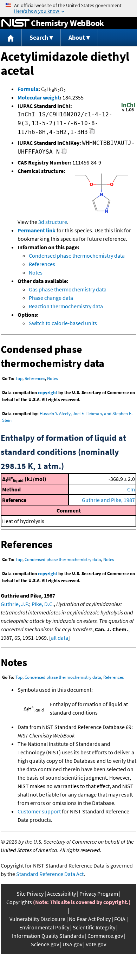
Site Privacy (30, 893)
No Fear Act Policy (90, 918)
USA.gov (72, 944)
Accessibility (61, 893)
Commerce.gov (105, 935)
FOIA (119, 918)
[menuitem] (11, 37)
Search (39, 37)
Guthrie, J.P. (15, 603)
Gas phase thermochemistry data (67, 289)
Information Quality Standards (48, 935)
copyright (47, 392)
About (76, 37)
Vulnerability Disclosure (37, 918)
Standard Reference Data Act (50, 873)
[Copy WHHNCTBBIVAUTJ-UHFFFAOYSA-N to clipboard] (64, 152)
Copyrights (19, 901)
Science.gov (45, 944)
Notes (36, 272)
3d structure (52, 221)
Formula (28, 88)
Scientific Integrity (94, 927)
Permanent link (37, 230)
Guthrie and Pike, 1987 (108, 499)
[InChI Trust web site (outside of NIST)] (128, 110)
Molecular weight (39, 97)
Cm (131, 489)
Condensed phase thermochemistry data (77, 255)
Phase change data (51, 297)
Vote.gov (96, 944)
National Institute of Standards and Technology (15, 23)
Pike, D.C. (43, 603)
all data (59, 637)
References (42, 263)
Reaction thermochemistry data (66, 306)
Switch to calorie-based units (63, 323)
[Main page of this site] (11, 37)
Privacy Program (98, 893)
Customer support (39, 811)
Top (18, 378)
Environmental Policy (44, 927)
